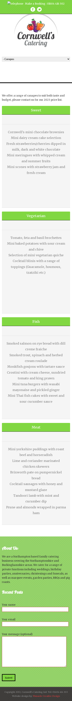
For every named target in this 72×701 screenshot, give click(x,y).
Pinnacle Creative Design (46, 696)
